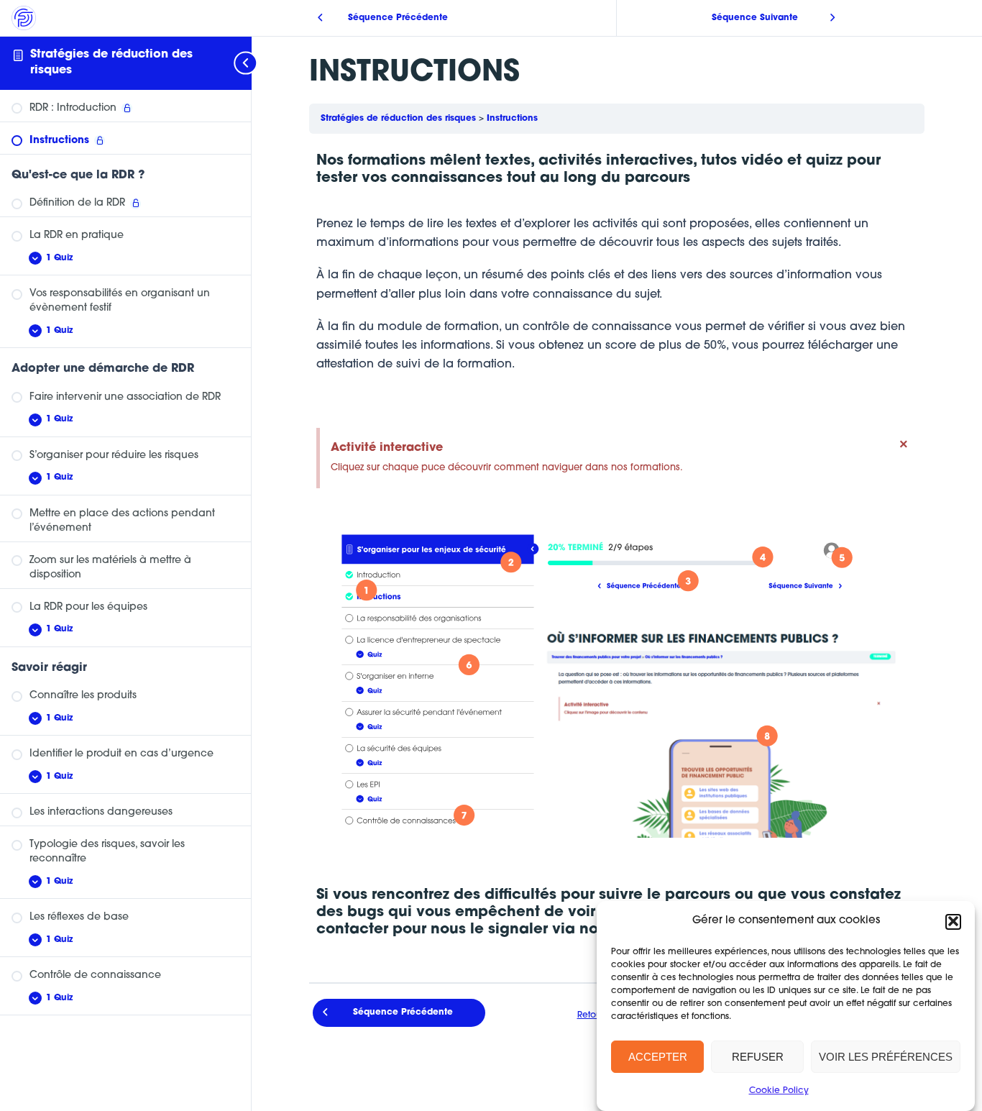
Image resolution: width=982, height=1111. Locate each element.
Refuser (758, 1057)
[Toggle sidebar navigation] (237, 63)
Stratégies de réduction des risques (400, 118)
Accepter (657, 1057)
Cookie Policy (779, 1091)
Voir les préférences (886, 1057)
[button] (953, 921)
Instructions (512, 118)
